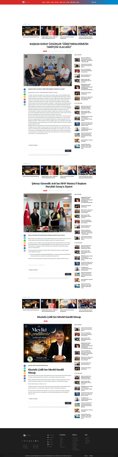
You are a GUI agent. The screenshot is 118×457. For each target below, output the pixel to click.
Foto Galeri (51, 435)
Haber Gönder (35, 447)
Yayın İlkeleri (25, 446)
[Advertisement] (59, 13)
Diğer (78, 2)
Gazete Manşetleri (76, 449)
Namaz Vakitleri (76, 440)
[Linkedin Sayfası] (32, 440)
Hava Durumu (75, 437)
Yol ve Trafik (75, 439)
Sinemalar (75, 445)
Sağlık (61, 2)
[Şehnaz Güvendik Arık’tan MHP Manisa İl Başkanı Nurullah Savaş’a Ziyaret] (48, 212)
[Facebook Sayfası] (23, 440)
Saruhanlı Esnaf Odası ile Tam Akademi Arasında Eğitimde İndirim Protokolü (87, 124)
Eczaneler (74, 441)
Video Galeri (51, 437)
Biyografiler (87, 440)
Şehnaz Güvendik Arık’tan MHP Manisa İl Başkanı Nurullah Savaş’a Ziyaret (86, 107)
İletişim (50, 446)
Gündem (48, 2)
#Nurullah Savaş (41, 265)
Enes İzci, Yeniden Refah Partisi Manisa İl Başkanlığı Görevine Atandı (86, 70)
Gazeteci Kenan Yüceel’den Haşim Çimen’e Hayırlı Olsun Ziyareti (86, 65)
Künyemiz (51, 444)
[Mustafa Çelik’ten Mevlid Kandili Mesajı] (48, 343)
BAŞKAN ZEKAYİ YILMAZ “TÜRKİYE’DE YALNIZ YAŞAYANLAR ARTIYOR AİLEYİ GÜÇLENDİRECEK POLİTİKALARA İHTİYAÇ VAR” (86, 87)
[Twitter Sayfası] (25, 440)
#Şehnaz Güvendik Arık (32, 265)
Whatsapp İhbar (36, 446)
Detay (86, 455)
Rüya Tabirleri (87, 441)
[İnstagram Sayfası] (27, 440)
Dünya (52, 2)
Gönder (68, 150)
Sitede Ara (87, 437)
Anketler (86, 439)
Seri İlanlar (75, 447)
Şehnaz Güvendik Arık (46, 244)
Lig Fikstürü (75, 443)
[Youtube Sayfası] (30, 440)
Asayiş (67, 2)
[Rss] (34, 440)
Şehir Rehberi (75, 448)
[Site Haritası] (36, 440)
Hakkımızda (25, 445)
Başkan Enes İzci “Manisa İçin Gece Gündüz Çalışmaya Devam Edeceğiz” (87, 98)
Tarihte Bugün (75, 444)
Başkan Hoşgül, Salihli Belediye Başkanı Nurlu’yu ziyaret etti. (86, 80)
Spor (64, 2)
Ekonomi (57, 2)
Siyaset (43, 2)
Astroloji (86, 443)
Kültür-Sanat (73, 2)
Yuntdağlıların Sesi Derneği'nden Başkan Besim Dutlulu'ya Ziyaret (86, 129)
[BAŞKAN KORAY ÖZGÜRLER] (48, 69)
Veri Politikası (25, 447)
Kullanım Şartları (36, 445)
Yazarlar (50, 439)
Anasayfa (25, 24)
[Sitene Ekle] (38, 440)
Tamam (91, 455)
